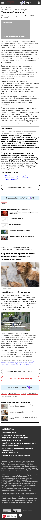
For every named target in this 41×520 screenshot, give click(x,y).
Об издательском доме (11, 440)
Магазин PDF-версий (10, 446)
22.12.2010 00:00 (6, 8)
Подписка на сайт (9, 438)
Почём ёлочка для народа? (16, 178)
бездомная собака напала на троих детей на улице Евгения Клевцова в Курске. (17, 363)
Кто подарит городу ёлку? (17, 218)
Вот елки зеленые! (15, 224)
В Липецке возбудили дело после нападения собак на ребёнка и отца (22, 411)
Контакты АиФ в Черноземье (13, 435)
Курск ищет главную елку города (19, 230)
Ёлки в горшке (11, 180)
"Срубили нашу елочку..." (15, 176)
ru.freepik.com (6, 288)
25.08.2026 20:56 (6, 247)
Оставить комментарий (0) (21, 379)
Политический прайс (10, 453)
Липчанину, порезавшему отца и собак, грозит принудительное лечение (23, 405)
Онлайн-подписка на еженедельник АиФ (19, 443)
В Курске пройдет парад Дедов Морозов (21, 236)
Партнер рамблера (27, 510)
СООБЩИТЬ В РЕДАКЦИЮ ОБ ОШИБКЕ (16, 455)
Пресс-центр (23, 438)
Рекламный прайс (9, 432)
